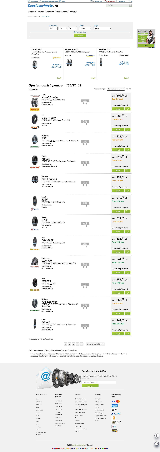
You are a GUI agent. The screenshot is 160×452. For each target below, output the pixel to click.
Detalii (59, 78)
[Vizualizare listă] (127, 89)
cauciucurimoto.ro (78, 445)
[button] (156, 435)
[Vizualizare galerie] (130, 89)
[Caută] (130, 5)
